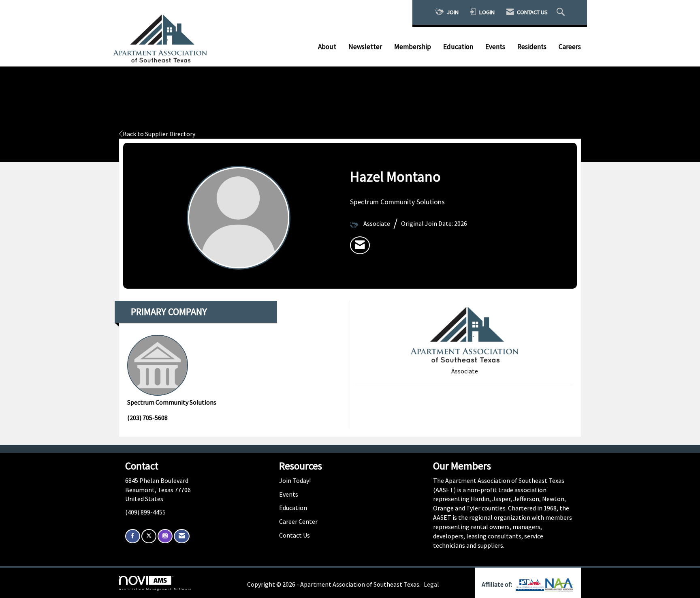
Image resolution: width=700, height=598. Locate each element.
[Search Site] (562, 12)
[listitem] (360, 245)
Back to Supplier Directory (159, 134)
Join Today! (295, 480)
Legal (431, 584)
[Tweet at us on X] (148, 536)
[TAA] (530, 584)
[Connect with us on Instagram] (165, 536)
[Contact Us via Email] (182, 536)
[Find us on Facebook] (132, 536)
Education (458, 46)
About (327, 46)
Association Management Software (155, 589)
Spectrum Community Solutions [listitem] (171, 402)
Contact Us (294, 535)
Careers (570, 46)
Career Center (298, 521)
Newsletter (365, 46)
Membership (412, 46)
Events (495, 46)
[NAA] (559, 584)
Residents (531, 46)
